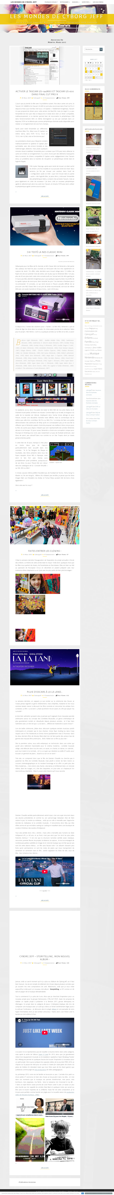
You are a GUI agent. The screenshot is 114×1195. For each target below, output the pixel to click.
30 (94, 77)
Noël (91, 361)
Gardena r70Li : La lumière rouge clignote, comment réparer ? (93, 274)
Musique (94, 353)
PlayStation (88, 364)
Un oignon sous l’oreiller (93, 246)
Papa (94, 361)
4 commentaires (48, 963)
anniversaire (96, 326)
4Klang (54, 1009)
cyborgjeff (37, 98)
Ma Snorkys (87, 354)
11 (98, 69)
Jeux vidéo (97, 347)
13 (86, 72)
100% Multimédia (98, 2)
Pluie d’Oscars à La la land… (45, 692)
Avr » (90, 80)
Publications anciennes (27, 1182)
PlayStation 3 (96, 364)
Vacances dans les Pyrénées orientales (93, 392)
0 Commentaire (49, 255)
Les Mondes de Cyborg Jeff (24, 2)
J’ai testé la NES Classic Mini (45, 252)
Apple (87, 328)
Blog (96, 328)
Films (93, 342)
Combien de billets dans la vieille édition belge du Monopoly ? (93, 150)
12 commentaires (49, 98)
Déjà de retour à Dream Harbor (93, 421)
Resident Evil (88, 366)
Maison (99, 350)
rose (92, 366)
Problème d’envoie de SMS (93, 203)
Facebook (95, 338)
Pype (101, 364)
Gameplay (88, 348)
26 (101, 74)
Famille (88, 341)
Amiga (90, 326)
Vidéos (94, 371)
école (90, 374)
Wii (99, 371)
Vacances (88, 371)
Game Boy (93, 345)
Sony (92, 369)
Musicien (75, 2)
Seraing (94, 366)
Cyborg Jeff (89, 334)
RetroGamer (64, 2)
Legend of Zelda (89, 350)
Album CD (87, 326)
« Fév (86, 80)
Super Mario (98, 369)
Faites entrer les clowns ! (44, 551)
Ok (82, 1193)
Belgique (92, 328)
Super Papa (85, 2)
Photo (97, 361)
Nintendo (89, 357)
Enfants (89, 337)
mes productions (40, 1070)
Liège (96, 350)
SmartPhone (88, 369)
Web (97, 371)
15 (91, 72)
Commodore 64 (91, 331)
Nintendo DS (98, 358)
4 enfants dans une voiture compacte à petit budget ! (93, 171)
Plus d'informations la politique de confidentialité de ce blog (98, 1193)
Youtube (87, 374)
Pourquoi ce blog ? (51, 2)
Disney (95, 334)
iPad (92, 347)
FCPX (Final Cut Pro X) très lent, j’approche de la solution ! (93, 293)
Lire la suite (45, 196)
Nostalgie (87, 361)
